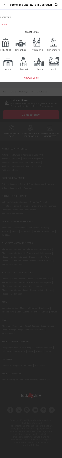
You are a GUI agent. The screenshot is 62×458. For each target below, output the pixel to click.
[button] (5, 4)
